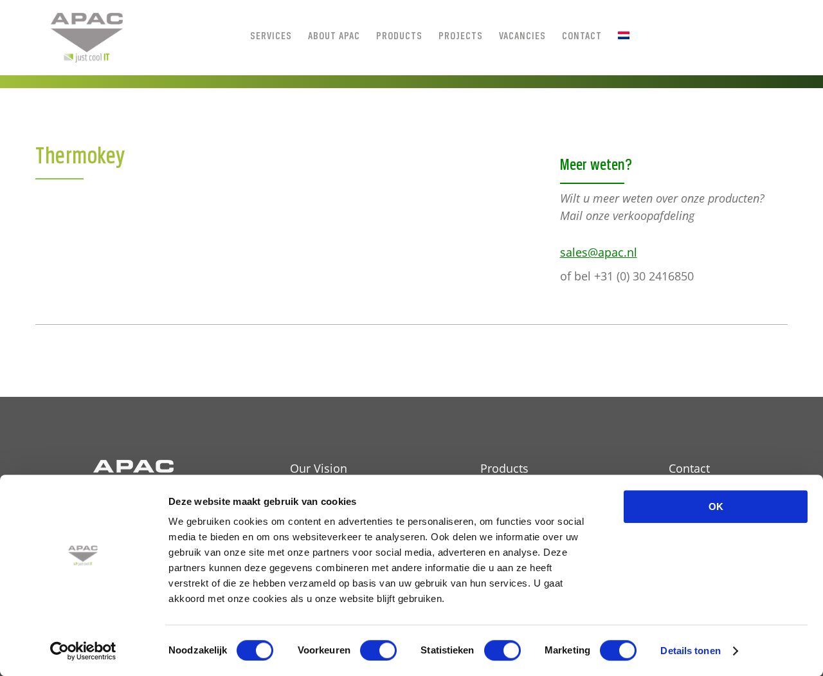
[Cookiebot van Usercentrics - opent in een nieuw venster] (83, 651)
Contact (689, 468)
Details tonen (690, 650)
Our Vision (318, 468)
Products (504, 468)
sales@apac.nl (598, 252)
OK (716, 506)
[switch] (378, 650)
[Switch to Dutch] (623, 35)
